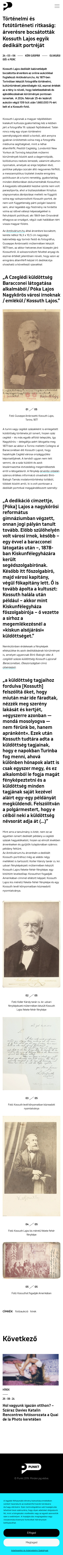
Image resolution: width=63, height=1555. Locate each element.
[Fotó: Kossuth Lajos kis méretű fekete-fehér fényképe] (31, 1166)
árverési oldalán (49, 471)
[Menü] (57, 6)
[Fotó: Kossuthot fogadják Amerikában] (31, 1260)
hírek (33, 1311)
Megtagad (31, 1542)
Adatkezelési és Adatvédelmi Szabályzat (29, 1551)
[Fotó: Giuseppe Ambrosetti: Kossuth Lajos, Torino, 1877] (31, 355)
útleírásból (9, 667)
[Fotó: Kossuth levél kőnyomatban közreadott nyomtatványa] (31, 1053)
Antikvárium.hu (15, 231)
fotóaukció (21, 1311)
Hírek (6, 1390)
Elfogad (31, 1533)
